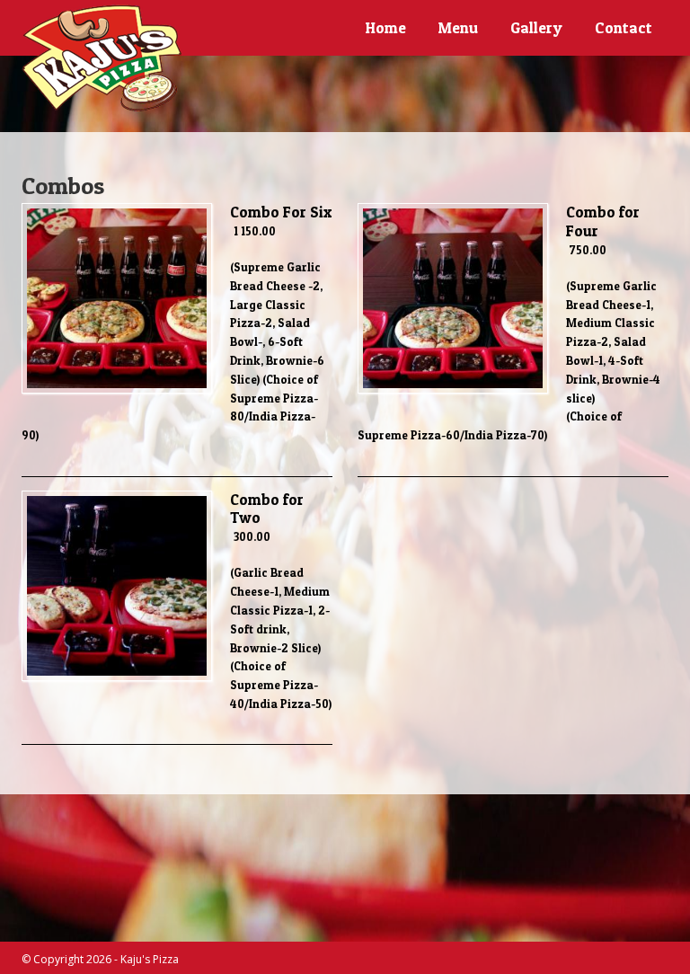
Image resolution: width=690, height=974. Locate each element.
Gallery (536, 27)
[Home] (102, 58)
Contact (623, 27)
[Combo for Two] (117, 676)
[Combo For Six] (117, 389)
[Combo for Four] (453, 389)
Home (386, 27)
